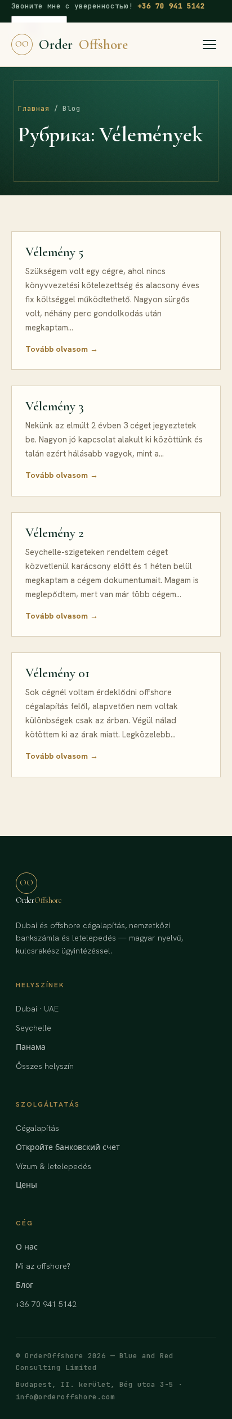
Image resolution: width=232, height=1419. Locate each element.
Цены (26, 1185)
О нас (27, 1247)
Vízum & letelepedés (53, 1166)
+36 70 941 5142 (171, 6)
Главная (34, 108)
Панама (31, 1047)
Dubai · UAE (37, 1009)
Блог (24, 1285)
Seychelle (33, 1028)
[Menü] (209, 44)
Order (71, 44)
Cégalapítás (37, 1128)
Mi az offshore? (43, 1266)
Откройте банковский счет (68, 1147)
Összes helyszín (45, 1066)
